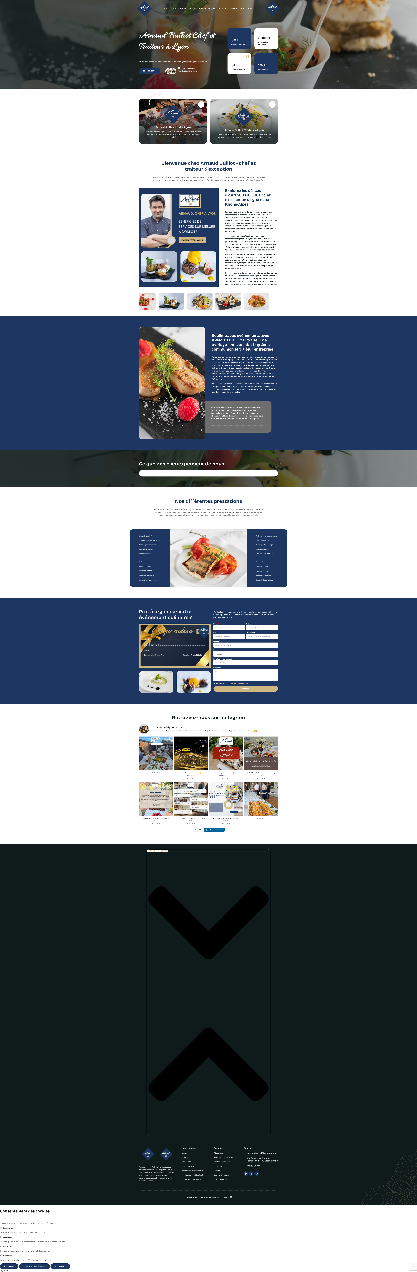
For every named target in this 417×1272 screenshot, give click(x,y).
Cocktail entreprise (201, 8)
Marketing (6, 1246)
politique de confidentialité (237, 683)
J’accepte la (232, 683)
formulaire (247, 275)
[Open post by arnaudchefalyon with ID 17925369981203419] (191, 753)
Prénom (249, 624)
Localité (216, 641)
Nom (215, 624)
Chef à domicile (219, 8)
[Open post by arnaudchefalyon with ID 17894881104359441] (156, 799)
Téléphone (250, 633)
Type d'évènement (220, 650)
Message (217, 668)
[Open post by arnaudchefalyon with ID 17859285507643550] (156, 753)
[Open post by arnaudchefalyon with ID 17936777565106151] (261, 753)
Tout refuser (9, 1266)
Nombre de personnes (222, 659)
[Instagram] (251, 1173)
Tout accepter (60, 1266)
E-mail (216, 633)
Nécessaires (7, 1228)
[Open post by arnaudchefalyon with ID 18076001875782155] (226, 799)
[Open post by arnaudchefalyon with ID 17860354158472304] (191, 799)
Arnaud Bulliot (170, 8)
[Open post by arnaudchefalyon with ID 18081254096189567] (226, 753)
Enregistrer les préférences (34, 1266)
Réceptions (183, 8)
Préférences (7, 1256)
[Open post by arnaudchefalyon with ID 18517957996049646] (261, 799)
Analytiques (7, 1237)
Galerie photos (237, 8)
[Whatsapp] (256, 1173)
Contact (249, 8)
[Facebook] (246, 1173)
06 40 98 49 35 (234, 278)
